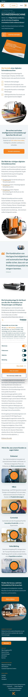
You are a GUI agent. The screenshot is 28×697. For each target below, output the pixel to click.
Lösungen (8, 10)
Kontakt (13, 5)
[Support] (26, 1)
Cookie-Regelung (18, 686)
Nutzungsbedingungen (14, 690)
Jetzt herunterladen (14, 34)
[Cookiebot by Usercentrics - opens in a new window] (20, 320)
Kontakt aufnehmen (14, 151)
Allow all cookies (14, 370)
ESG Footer (4, 656)
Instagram (4, 679)
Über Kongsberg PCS (6, 650)
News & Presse (5, 652)
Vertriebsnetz (4, 666)
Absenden (6, 643)
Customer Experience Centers (8, 668)
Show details (20, 366)
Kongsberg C (6, 189)
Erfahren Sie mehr (6, 438)
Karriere (3, 657)
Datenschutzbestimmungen (15, 688)
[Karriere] (21, 1)
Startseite (9, 686)
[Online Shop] (23, 1)
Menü (21, 5)
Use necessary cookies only (14, 375)
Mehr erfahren (10, 599)
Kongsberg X (6, 185)
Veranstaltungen (5, 654)
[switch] (24, 350)
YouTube (3, 677)
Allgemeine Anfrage (6, 664)
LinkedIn (3, 675)
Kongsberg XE (7, 179)
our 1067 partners (11, 327)
